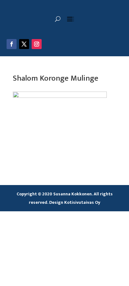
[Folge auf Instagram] (37, 44)
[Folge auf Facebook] (12, 44)
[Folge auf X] (24, 44)
